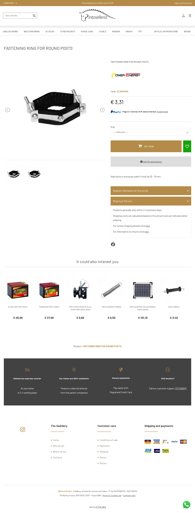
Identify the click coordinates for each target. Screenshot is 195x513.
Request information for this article (130, 190)
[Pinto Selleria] (97, 23)
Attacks (50, 31)
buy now (149, 146)
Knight (129, 31)
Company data (129, 495)
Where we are (59, 451)
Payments (105, 445)
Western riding (32, 31)
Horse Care (87, 31)
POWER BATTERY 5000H (49, 307)
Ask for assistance (152, 161)
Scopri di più (162, 111)
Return (103, 457)
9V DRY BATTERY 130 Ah (17, 307)
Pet (140, 31)
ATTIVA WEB (101, 507)
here (147, 226)
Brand (187, 31)
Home (56, 440)
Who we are (58, 445)
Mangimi (116, 31)
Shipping (104, 451)
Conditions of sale (109, 440)
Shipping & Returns (122, 201)
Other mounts (67, 31)
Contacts (57, 457)
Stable (102, 31)
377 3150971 (180, 388)
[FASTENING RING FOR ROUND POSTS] (55, 153)
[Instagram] (22, 430)
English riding (10, 31)
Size (113, 127)
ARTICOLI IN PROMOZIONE (166, 31)
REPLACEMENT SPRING (111, 307)
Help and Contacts (183, 3)
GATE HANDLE (174, 307)
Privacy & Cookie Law (112, 495)
